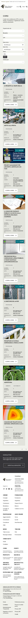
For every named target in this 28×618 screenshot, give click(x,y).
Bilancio (17, 506)
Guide (4, 541)
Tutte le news (6, 532)
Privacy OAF (18, 608)
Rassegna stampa (7, 534)
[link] (6, 6)
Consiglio (5, 498)
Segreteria (5, 500)
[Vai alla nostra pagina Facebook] (4, 489)
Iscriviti (16, 519)
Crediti (16, 614)
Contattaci (5, 544)
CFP (4, 37)
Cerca (16, 517)
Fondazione (18, 498)
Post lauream (18, 534)
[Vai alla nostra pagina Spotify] (9, 489)
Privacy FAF (18, 611)
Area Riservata (18, 522)
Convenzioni (6, 519)
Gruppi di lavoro (19, 503)
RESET (5, 56)
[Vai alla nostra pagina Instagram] (6, 489)
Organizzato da (7, 28)
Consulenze (6, 522)
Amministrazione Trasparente (7, 608)
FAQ (16, 532)
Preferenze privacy (19, 602)
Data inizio (6, 42)
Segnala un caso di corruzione (7, 612)
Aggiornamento (7, 517)
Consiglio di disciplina (6, 509)
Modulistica (6, 506)
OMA (4, 525)
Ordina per (6, 59)
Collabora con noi (19, 508)
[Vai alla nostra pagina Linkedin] (12, 489)
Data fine (5, 47)
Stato (4, 51)
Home (4, 602)
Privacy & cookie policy (19, 605)
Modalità (5, 33)
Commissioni (6, 503)
